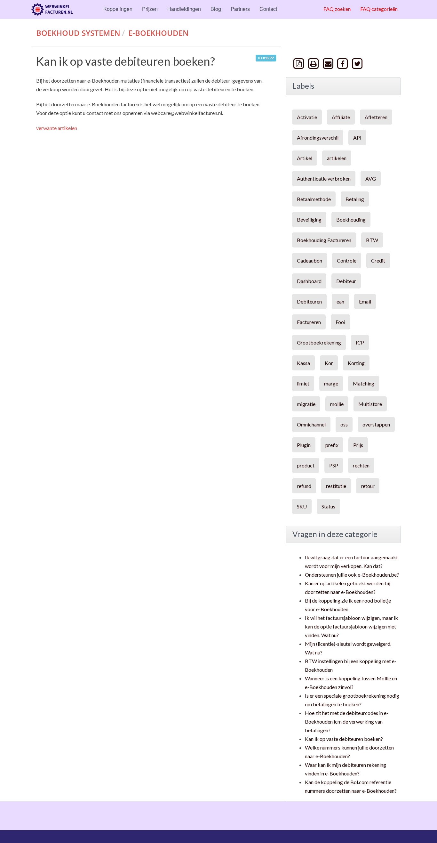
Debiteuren (309, 301)
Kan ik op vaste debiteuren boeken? (344, 739)
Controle (346, 260)
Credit (378, 260)
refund (304, 486)
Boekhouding (351, 219)
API (357, 137)
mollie (337, 404)
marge (331, 383)
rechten (361, 465)
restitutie (336, 486)
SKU (302, 506)
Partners (240, 8)
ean (340, 301)
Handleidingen (184, 8)
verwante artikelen (56, 128)
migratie (306, 404)
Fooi (340, 322)
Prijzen (150, 8)
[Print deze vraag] (314, 63)
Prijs (358, 445)
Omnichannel (311, 424)
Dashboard (309, 281)
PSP (333, 465)
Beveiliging (309, 219)
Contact (268, 8)
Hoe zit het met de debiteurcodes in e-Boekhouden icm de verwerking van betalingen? (346, 721)
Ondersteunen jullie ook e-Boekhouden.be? (352, 574)
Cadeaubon (309, 260)
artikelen (336, 158)
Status (328, 506)
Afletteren (376, 117)
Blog (216, 8)
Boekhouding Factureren (324, 240)
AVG (370, 178)
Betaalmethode (314, 199)
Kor (329, 363)
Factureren (309, 322)
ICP (360, 342)
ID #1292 (266, 58)
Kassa (303, 363)
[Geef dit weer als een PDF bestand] (299, 63)
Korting (356, 363)
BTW (372, 240)
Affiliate (341, 117)
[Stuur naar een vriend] (328, 63)
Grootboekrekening (319, 342)
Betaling (355, 199)
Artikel (304, 158)
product (305, 465)
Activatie (307, 117)
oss (344, 424)
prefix (331, 445)
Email (365, 301)
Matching (363, 383)
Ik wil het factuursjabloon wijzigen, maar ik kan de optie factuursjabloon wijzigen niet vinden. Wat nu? (351, 626)
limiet (303, 383)
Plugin (304, 445)
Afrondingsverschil (317, 137)
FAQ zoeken (337, 9)
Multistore (370, 404)
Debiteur (346, 281)
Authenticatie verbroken (324, 178)
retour (368, 486)
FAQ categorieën (379, 9)
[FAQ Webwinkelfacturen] (52, 9)
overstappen (376, 424)
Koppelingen (117, 8)
